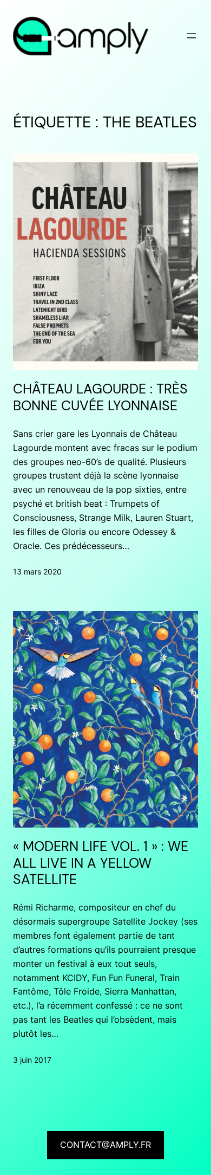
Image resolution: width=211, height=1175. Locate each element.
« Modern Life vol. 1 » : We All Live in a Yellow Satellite (100, 863)
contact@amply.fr (105, 1144)
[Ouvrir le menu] (191, 35)
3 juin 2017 (32, 1059)
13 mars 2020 (37, 571)
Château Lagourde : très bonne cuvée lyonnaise (100, 397)
